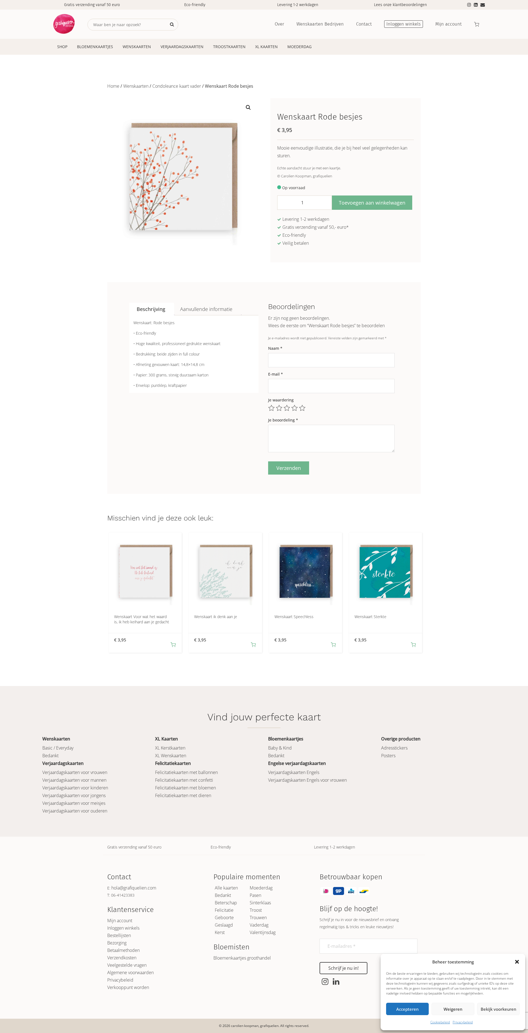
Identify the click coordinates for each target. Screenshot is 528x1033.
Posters (388, 756)
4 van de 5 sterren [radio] (294, 408)
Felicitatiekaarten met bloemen (185, 788)
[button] (517, 962)
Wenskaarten (137, 46)
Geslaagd (224, 925)
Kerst (220, 932)
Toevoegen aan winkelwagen (372, 202)
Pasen (255, 895)
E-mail (275, 374)
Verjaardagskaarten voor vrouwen (74, 772)
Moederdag (299, 46)
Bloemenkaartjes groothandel (242, 958)
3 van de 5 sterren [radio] (287, 408)
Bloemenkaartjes (95, 46)
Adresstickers (394, 748)
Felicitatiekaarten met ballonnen (186, 772)
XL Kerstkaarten (170, 748)
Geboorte (224, 917)
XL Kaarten (266, 46)
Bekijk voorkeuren (498, 1009)
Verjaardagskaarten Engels (293, 772)
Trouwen (258, 917)
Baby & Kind (280, 748)
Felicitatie (224, 910)
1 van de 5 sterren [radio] (271, 408)
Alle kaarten (226, 888)
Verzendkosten (121, 958)
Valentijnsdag (263, 932)
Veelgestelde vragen (127, 965)
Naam (275, 348)
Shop (62, 46)
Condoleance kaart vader (176, 86)
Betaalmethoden (123, 950)
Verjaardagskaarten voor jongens (74, 795)
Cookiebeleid (440, 1022)
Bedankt (50, 756)
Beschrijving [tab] (151, 309)
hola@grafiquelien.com (133, 888)
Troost (256, 910)
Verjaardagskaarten (182, 46)
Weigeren (453, 1009)
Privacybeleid (463, 1022)
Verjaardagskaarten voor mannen (74, 780)
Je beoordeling (283, 420)
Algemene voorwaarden (130, 972)
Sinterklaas (260, 903)
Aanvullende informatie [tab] (206, 309)
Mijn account (119, 921)
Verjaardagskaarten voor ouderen (74, 811)
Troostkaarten (229, 46)
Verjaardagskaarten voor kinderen (75, 788)
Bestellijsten (119, 935)
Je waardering (281, 400)
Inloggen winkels (123, 928)
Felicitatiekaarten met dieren (183, 795)
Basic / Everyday (57, 748)
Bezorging (117, 943)
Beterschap (226, 903)
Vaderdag (259, 925)
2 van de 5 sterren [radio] (279, 408)
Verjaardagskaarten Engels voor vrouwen (307, 780)
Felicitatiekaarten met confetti (184, 780)
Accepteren (407, 1009)
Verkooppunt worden (128, 987)
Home (113, 86)
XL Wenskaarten (170, 756)
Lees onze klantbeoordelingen (400, 4)
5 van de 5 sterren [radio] (302, 408)
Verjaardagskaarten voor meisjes (73, 803)
